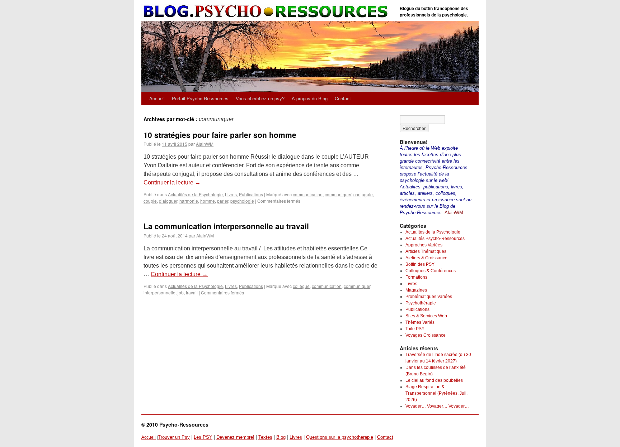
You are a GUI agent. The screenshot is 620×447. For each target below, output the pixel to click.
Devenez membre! (235, 437)
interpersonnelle (159, 292)
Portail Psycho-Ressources (200, 98)
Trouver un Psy (174, 437)
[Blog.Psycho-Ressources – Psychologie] (267, 12)
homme (207, 201)
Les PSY (203, 437)
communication (308, 194)
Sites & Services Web (426, 315)
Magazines (416, 290)
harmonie (188, 201)
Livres (231, 194)
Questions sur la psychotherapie (339, 437)
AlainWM (204, 144)
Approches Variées (423, 244)
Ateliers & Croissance (426, 257)
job (181, 292)
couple (150, 201)
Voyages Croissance (425, 335)
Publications (251, 194)
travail (192, 292)
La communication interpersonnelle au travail (226, 226)
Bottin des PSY (420, 264)
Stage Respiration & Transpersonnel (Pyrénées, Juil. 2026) (436, 393)
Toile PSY (414, 328)
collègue (301, 286)
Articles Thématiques (425, 251)
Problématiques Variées (428, 296)
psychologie (242, 201)
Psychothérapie (420, 303)
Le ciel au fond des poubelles (434, 380)
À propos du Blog (310, 98)
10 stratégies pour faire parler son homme (220, 134)
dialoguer (168, 201)
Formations (416, 277)
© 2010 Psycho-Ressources (174, 424)
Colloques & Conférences (430, 270)
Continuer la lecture (172, 182)
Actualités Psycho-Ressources (435, 238)
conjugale (363, 194)
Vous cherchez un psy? (260, 98)
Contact (343, 98)
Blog (281, 437)
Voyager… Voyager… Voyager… (437, 406)
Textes (265, 437)
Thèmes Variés (420, 322)
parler (222, 201)
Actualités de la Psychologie (195, 194)
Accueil (157, 98)
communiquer (338, 194)
